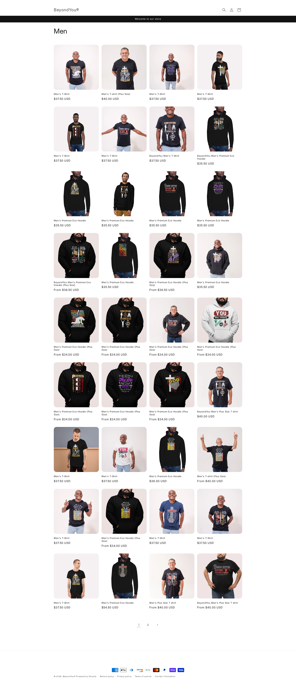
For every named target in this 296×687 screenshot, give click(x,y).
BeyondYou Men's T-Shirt (164, 155)
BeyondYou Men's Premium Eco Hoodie (215, 157)
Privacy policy (124, 676)
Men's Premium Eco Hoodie (70, 220)
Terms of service (143, 676)
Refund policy (107, 676)
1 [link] (138, 624)
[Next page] (157, 624)
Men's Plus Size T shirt (162, 602)
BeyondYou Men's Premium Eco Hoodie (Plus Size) (72, 284)
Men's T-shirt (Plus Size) (116, 94)
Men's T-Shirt (62, 94)
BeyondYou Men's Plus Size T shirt (217, 411)
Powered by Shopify (86, 676)
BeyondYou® (69, 676)
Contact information (165, 676)
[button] (224, 10)
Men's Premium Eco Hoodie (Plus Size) (168, 284)
